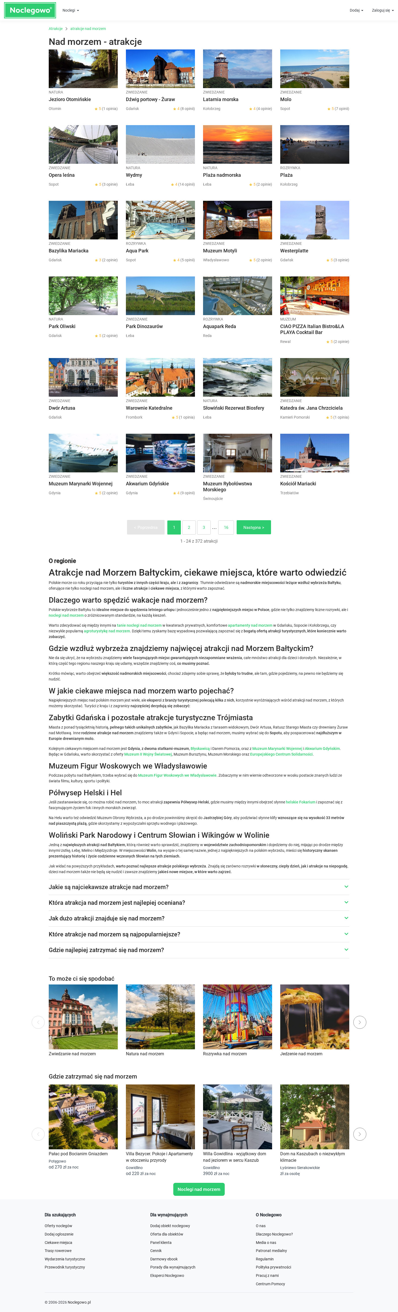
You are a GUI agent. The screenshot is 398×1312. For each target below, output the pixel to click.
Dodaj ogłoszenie (59, 1234)
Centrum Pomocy (270, 1284)
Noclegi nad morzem (199, 1189)
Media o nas (266, 1242)
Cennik (156, 1250)
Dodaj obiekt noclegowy (170, 1226)
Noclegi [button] (69, 10)
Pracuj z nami (267, 1275)
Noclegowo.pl (79, 1302)
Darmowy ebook (164, 1259)
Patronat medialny (271, 1250)
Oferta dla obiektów (166, 1234)
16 (226, 527)
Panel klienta (161, 1242)
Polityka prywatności (273, 1267)
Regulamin (265, 1259)
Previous (38, 1022)
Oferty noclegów (58, 1226)
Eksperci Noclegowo (167, 1275)
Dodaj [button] (355, 10)
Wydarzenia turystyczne (65, 1259)
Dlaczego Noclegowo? (274, 1234)
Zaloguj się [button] (381, 10)
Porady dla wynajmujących (172, 1267)
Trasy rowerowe (58, 1250)
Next (360, 1022)
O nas (261, 1226)
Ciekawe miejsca (58, 1242)
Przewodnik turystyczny (65, 1267)
